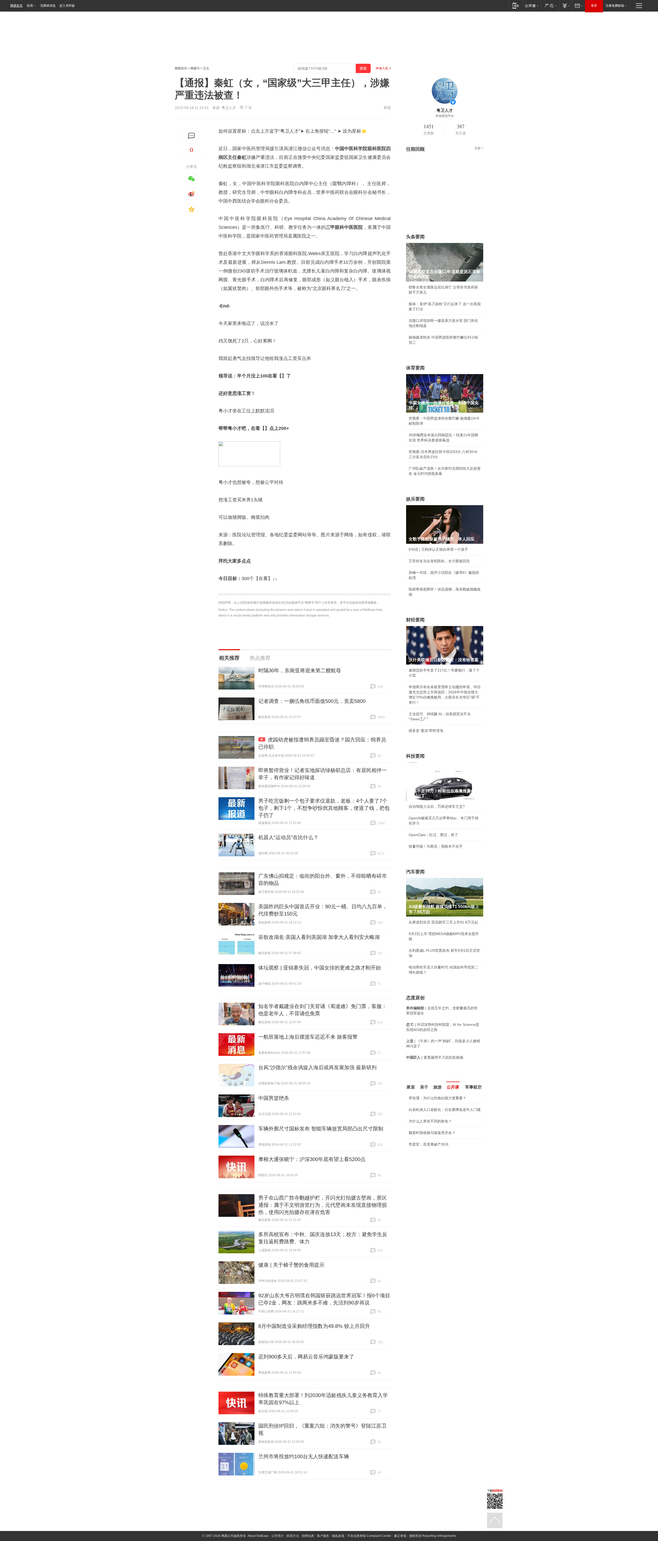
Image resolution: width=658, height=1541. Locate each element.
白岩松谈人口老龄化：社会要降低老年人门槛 (445, 1110)
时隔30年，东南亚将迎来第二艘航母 (299, 670)
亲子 (424, 1087)
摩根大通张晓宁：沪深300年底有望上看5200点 (311, 1159)
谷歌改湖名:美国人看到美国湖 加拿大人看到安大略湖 (319, 937)
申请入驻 (382, 68)
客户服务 (323, 1536)
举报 (387, 108)
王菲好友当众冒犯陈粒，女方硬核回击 (439, 561)
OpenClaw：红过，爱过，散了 (433, 835)
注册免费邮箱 (615, 5)
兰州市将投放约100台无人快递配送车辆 (303, 1456)
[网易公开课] (532, 5)
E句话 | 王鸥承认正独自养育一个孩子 (438, 549)
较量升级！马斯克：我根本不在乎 (436, 846)
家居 (411, 1087)
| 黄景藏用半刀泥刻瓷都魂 (434, 1057)
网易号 (195, 68)
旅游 (437, 1087)
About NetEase (258, 1536)
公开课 (453, 1087)
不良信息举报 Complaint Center (369, 1536)
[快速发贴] (192, 136)
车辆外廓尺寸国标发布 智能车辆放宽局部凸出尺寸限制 (320, 1128)
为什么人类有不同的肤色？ (430, 1121)
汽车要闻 (415, 871)
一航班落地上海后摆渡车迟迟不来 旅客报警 (308, 1037)
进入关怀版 (67, 5)
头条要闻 (415, 236)
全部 (477, 148)
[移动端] (516, 5)
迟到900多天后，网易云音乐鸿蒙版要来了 (306, 1356)
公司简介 (277, 1536)
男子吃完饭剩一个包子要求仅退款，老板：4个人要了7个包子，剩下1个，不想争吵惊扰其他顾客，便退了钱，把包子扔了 (324, 808)
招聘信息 (308, 1536)
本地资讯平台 (444, 116)
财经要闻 (415, 619)
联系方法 (293, 1536)
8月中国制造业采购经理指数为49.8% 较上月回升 (314, 1326)
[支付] (565, 5)
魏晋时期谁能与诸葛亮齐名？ (432, 1133)
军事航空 (473, 1087)
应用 (30, 5)
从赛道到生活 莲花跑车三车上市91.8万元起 (443, 922)
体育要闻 (415, 367)
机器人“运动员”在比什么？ (288, 837)
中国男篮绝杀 (273, 1098)
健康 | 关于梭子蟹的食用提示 (291, 1265)
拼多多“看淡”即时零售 (426, 731)
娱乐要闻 (415, 499)
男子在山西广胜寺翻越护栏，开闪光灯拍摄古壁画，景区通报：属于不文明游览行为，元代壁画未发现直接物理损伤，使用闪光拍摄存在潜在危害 (322, 1205)
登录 (594, 5)
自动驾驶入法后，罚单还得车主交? (437, 806)
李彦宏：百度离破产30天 (429, 1144)
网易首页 (16, 5)
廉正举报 (400, 1536)
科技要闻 (415, 756)
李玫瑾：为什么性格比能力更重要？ (437, 1098)
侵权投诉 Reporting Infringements (432, 1536)
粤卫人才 (229, 108)
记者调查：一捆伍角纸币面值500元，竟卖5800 (311, 701)
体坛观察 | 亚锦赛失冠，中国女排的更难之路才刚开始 (319, 968)
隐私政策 (338, 1536)
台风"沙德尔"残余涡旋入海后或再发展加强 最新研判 (317, 1067)
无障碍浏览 (48, 5)
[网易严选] (550, 5)
